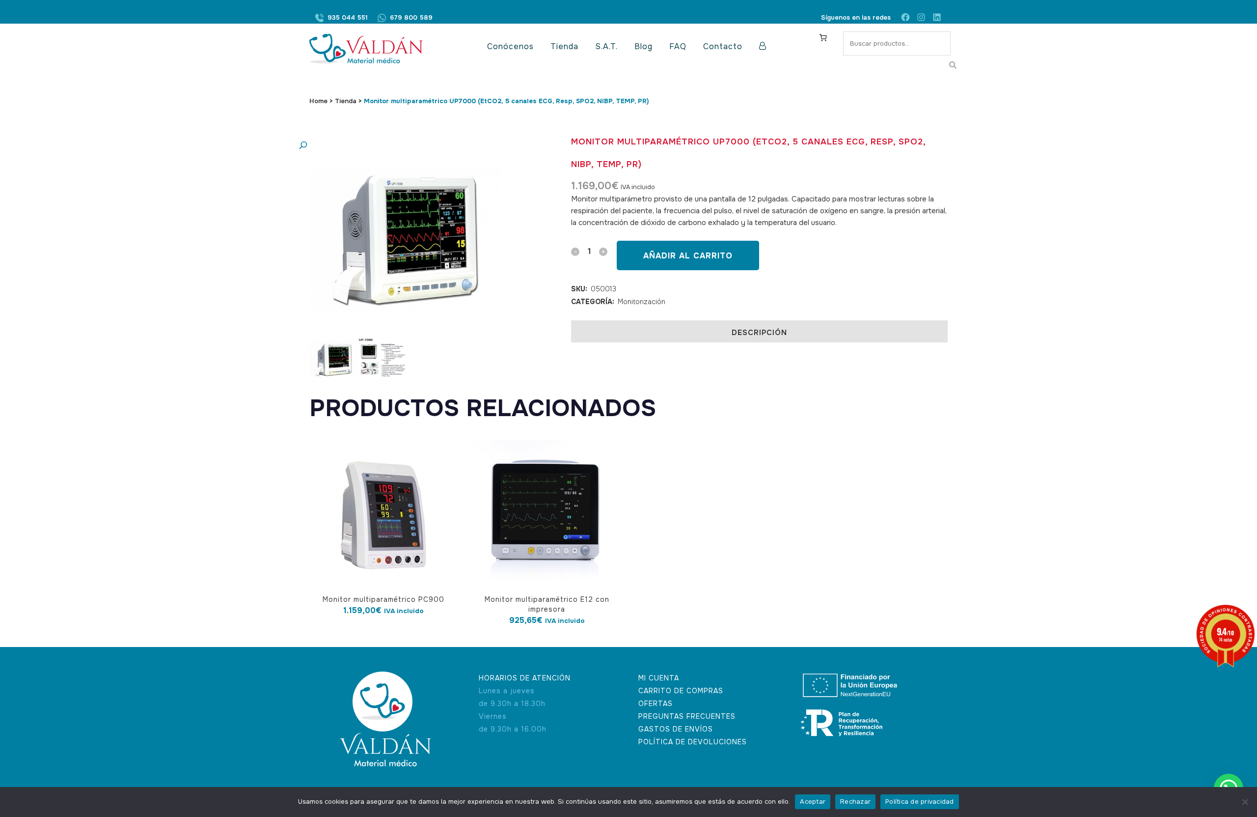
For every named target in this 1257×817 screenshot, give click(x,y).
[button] (395, 145)
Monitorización (641, 301)
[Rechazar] (1245, 802)
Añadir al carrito (688, 256)
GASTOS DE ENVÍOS (675, 729)
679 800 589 (411, 17)
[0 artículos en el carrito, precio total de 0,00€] (823, 37)
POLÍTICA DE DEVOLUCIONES (692, 741)
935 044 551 (348, 17)
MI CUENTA (658, 678)
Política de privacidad (919, 801)
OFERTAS (655, 703)
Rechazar (855, 801)
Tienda (345, 101)
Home (318, 101)
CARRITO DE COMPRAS (680, 690)
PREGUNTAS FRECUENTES (687, 716)
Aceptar (812, 801)
